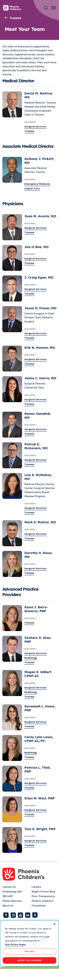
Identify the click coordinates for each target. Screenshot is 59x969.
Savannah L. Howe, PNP (39, 708)
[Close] (54, 924)
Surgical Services (35, 126)
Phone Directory (12, 900)
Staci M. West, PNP (39, 798)
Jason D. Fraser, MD (40, 308)
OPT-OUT (30, 951)
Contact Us (9, 886)
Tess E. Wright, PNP (39, 829)
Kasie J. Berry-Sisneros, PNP (36, 609)
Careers (36, 886)
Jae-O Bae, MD (36, 247)
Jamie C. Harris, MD (40, 378)
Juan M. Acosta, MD (40, 216)
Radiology (30, 657)
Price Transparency (43, 896)
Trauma (15, 18)
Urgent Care (32, 188)
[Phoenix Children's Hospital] (12, 8)
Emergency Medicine (37, 183)
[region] (29, 943)
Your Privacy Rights (15, 944)
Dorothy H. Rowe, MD (38, 555)
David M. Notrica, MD (38, 95)
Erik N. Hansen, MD (39, 348)
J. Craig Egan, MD (38, 277)
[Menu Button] (53, 7)
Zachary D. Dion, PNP (37, 640)
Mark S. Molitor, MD (40, 522)
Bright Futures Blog (43, 891)
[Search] (46, 8)
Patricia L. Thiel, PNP (37, 769)
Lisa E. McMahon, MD (38, 477)
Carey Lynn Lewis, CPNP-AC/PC (38, 739)
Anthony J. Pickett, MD (39, 161)
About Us (7, 905)
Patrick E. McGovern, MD (36, 446)
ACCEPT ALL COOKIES (29, 960)
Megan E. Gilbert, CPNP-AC (38, 674)
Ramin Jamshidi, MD (37, 415)
